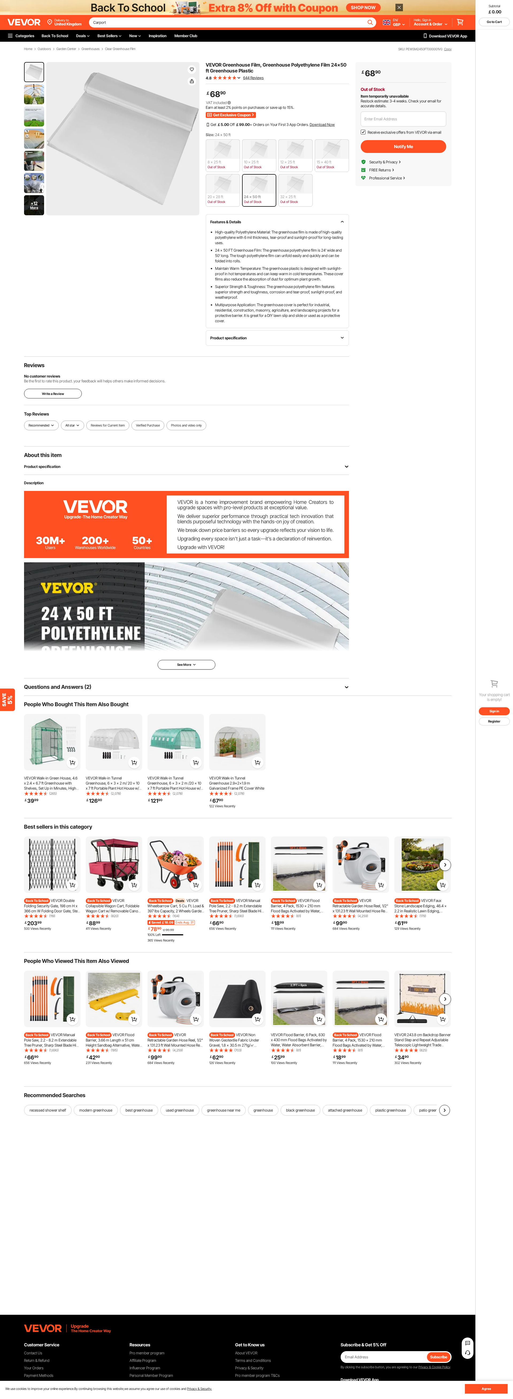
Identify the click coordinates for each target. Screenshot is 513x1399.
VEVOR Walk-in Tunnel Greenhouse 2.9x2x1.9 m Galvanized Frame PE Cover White (236, 783)
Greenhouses (90, 49)
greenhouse (263, 1110)
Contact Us (33, 1353)
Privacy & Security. (199, 1389)
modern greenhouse (95, 1110)
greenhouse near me (223, 1110)
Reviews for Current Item (108, 425)
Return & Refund (36, 1360)
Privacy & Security (249, 1368)
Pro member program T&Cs (257, 1375)
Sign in (494, 711)
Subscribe (438, 1357)
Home (28, 49)
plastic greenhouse (390, 1110)
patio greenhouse (433, 1110)
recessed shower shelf (48, 1110)
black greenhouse (300, 1110)
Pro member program (147, 1353)
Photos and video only (186, 425)
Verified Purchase (148, 425)
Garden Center (66, 49)
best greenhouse (139, 1110)
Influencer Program (145, 1368)
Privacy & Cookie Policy (434, 1367)
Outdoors (44, 49)
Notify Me (403, 146)
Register (494, 721)
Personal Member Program (151, 1375)
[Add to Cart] (72, 762)
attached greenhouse (345, 1110)
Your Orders (34, 1368)
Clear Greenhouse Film (120, 49)
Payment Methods (38, 1375)
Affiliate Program (143, 1360)
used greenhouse (180, 1110)
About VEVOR (246, 1353)
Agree (486, 1389)
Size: (210, 134)
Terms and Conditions (253, 1360)
